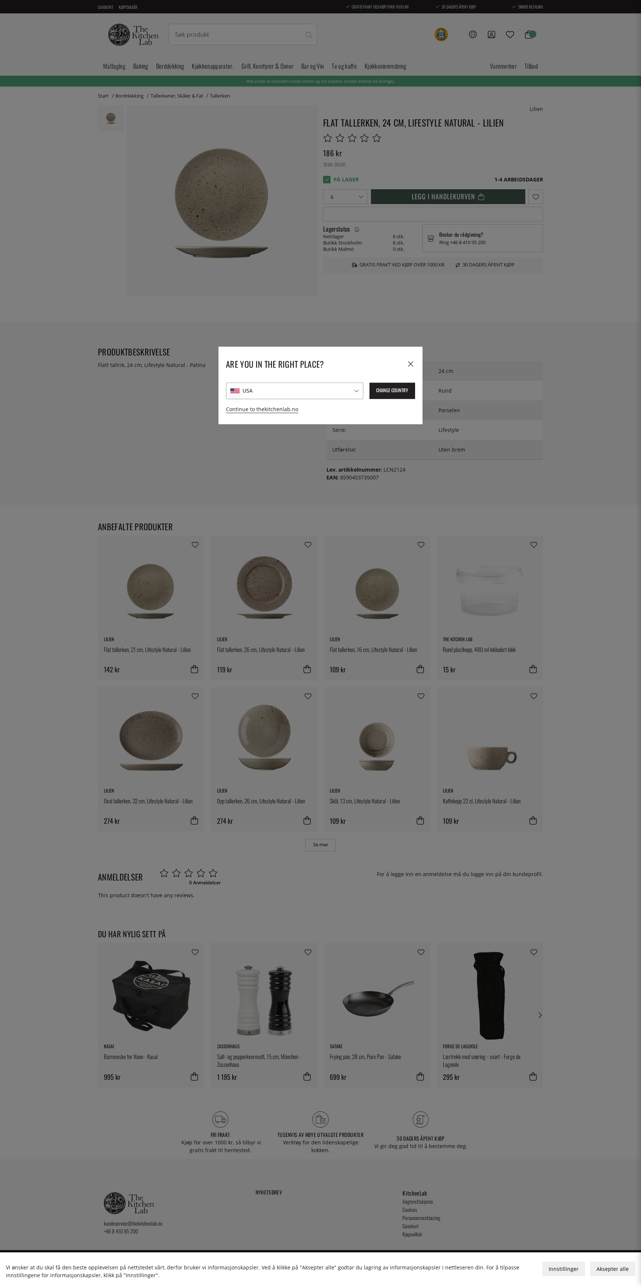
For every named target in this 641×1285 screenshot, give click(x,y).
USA (248, 390)
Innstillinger (564, 1268)
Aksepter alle (612, 1268)
